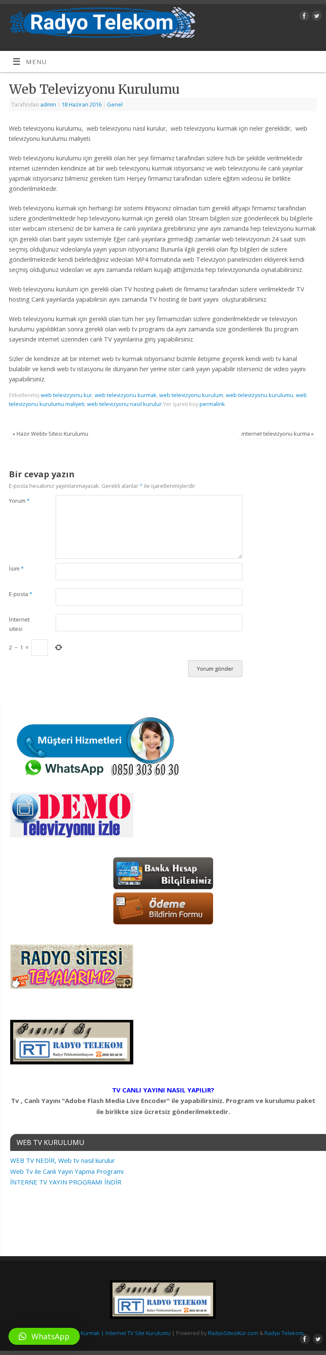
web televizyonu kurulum (191, 395)
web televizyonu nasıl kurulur (124, 404)
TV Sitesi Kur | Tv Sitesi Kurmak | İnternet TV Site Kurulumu (96, 1333)
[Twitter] (315, 17)
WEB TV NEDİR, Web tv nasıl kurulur (62, 1160)
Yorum (19, 500)
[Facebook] (303, 17)
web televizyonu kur (66, 395)
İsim (16, 568)
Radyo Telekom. (284, 1333)
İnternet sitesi (19, 624)
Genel (115, 104)
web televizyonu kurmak (126, 395)
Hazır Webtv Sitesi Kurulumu (50, 433)
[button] (44, 1336)
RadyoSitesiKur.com (233, 1333)
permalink (212, 404)
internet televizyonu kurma (278, 433)
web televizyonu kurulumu (259, 395)
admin (48, 104)
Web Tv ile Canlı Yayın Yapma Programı (67, 1171)
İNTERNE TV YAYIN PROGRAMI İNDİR (65, 1182)
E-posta (20, 594)
